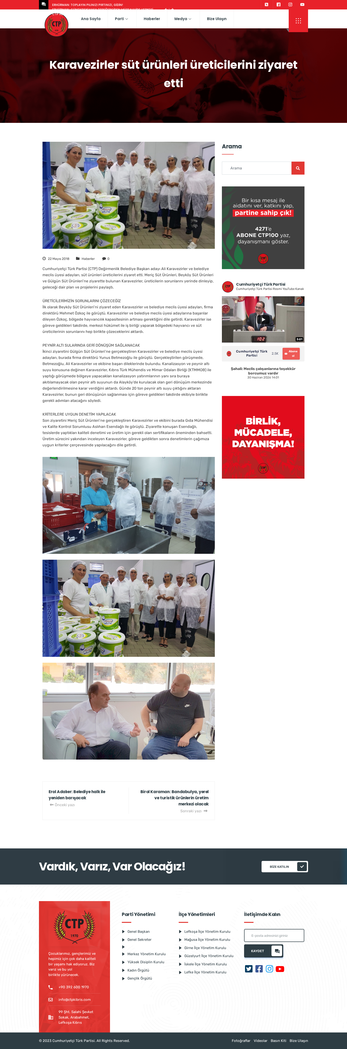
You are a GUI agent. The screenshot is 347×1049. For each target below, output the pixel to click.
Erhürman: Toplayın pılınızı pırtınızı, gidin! (87, 5)
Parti (119, 18)
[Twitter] (266, 4)
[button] (298, 20)
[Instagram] (290, 4)
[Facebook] (278, 4)
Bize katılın (279, 866)
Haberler (152, 18)
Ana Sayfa (91, 18)
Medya (180, 18)
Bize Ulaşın (217, 18)
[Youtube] (302, 4)
